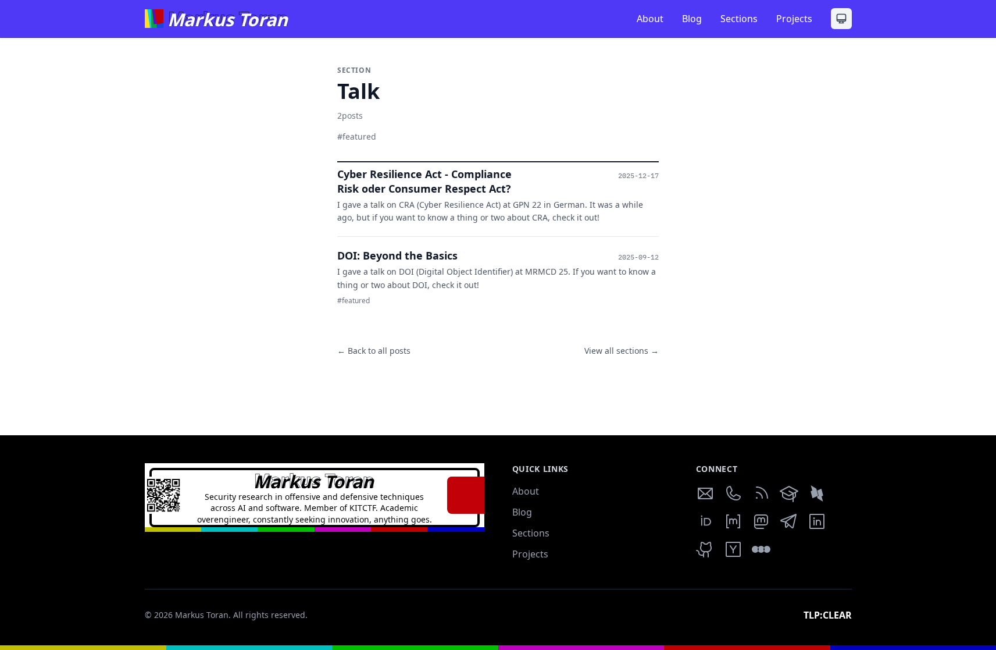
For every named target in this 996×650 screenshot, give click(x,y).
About (650, 18)
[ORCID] (705, 521)
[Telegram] (789, 521)
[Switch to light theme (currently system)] (841, 18)
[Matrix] (733, 521)
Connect (717, 468)
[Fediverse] (761, 521)
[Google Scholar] (789, 493)
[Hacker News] (733, 549)
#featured (356, 136)
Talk (367, 91)
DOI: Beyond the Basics (397, 255)
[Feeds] (761, 493)
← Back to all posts (373, 350)
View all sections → (621, 350)
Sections (739, 18)
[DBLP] (817, 493)
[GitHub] (705, 549)
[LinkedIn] (817, 521)
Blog (692, 18)
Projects (794, 18)
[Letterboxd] (761, 549)
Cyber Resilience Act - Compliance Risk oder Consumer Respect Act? (424, 181)
